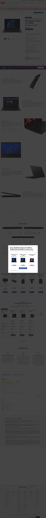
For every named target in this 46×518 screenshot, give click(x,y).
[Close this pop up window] (36, 246)
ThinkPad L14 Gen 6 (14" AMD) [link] (31, 255)
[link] (14, 260)
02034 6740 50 (17, 270)
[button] (17, 252)
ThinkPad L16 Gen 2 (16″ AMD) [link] (22, 255)
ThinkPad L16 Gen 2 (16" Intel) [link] (14, 255)
